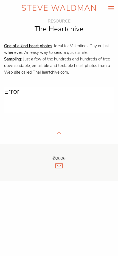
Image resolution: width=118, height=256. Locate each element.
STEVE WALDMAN (59, 8)
